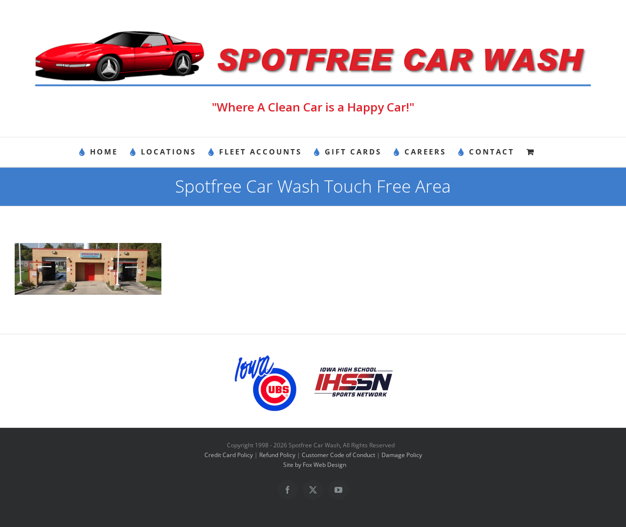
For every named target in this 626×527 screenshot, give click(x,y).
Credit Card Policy (228, 455)
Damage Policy (401, 455)
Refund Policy (277, 455)
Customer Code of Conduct (338, 455)
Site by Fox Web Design (314, 465)
